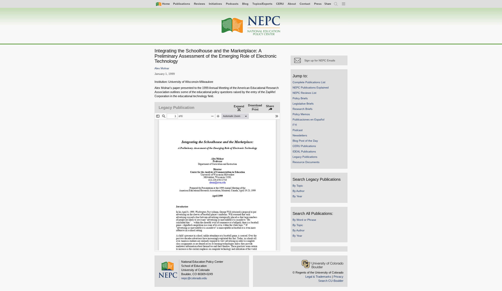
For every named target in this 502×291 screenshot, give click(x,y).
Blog (245, 3)
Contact (305, 3)
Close (282, 101)
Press (318, 3)
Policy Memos (301, 114)
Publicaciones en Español (308, 119)
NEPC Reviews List (304, 92)
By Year (297, 196)
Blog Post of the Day (305, 140)
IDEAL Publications (304, 151)
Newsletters (300, 135)
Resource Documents (306, 162)
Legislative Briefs (303, 103)
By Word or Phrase (304, 219)
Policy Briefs (300, 98)
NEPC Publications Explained (311, 87)
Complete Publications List (309, 82)
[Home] (251, 26)
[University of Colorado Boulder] (322, 264)
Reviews (199, 3)
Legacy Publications (305, 156)
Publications (181, 3)
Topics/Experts (262, 3)
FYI (295, 124)
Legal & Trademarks (318, 276)
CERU (280, 3)
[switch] (327, 3)
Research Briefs (302, 108)
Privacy (338, 276)
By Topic (298, 185)
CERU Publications (304, 146)
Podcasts (232, 3)
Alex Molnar (162, 68)
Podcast (298, 130)
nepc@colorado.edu (194, 278)
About (292, 3)
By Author (299, 190)
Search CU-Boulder (330, 280)
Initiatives (215, 3)
